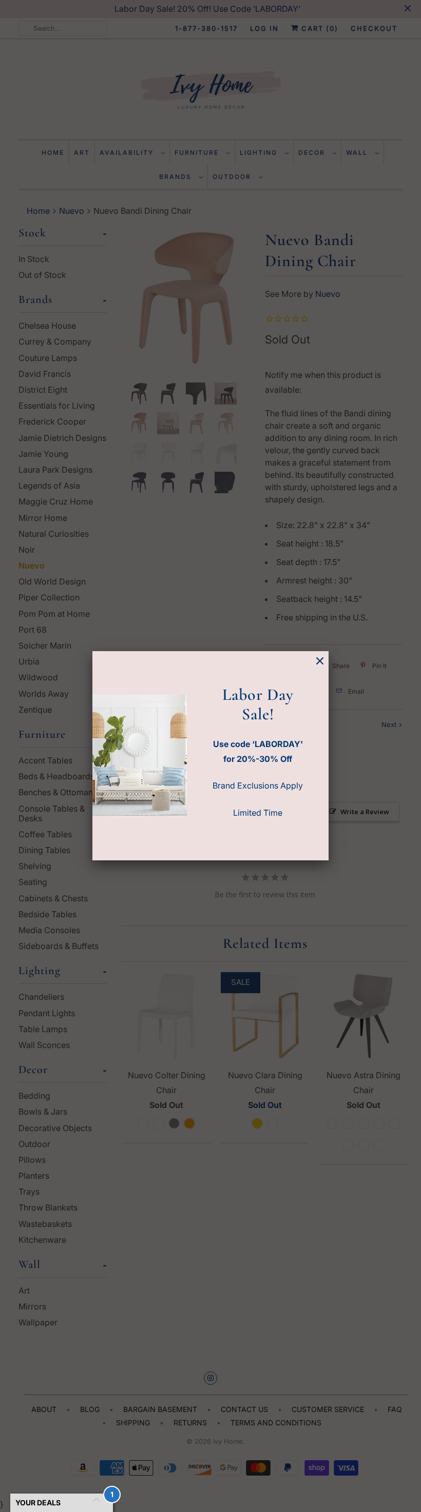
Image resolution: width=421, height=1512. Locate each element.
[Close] (319, 661)
